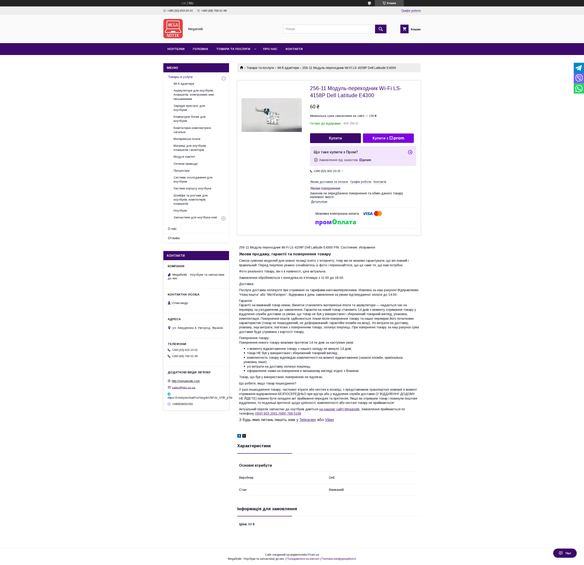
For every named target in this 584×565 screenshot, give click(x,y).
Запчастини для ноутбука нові (195, 217)
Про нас (270, 49)
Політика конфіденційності (338, 558)
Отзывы (174, 238)
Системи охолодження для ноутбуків (193, 179)
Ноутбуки (176, 49)
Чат (568, 553)
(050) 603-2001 (266, 413)
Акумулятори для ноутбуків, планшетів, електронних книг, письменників (194, 94)
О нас (172, 228)
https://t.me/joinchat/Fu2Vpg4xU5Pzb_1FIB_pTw (196, 397)
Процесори (182, 170)
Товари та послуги (233, 49)
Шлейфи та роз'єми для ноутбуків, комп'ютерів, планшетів (191, 199)
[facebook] (239, 436)
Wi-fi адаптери (288, 68)
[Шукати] (380, 29)
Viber (329, 420)
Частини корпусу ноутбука (192, 188)
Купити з (380, 138)
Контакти (294, 49)
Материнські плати (187, 139)
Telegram (307, 420)
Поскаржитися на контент (303, 558)
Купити (335, 138)
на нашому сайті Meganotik (339, 409)
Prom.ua (313, 554)
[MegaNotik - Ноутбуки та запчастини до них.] (173, 37)
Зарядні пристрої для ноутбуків (189, 108)
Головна (200, 49)
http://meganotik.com (186, 381)
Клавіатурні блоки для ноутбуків (190, 119)
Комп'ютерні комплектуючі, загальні (192, 130)
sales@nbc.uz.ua (183, 387)
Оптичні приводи (186, 163)
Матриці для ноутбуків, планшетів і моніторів (190, 148)
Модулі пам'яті (184, 156)
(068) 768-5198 (290, 413)
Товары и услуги (180, 77)
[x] (244, 436)
